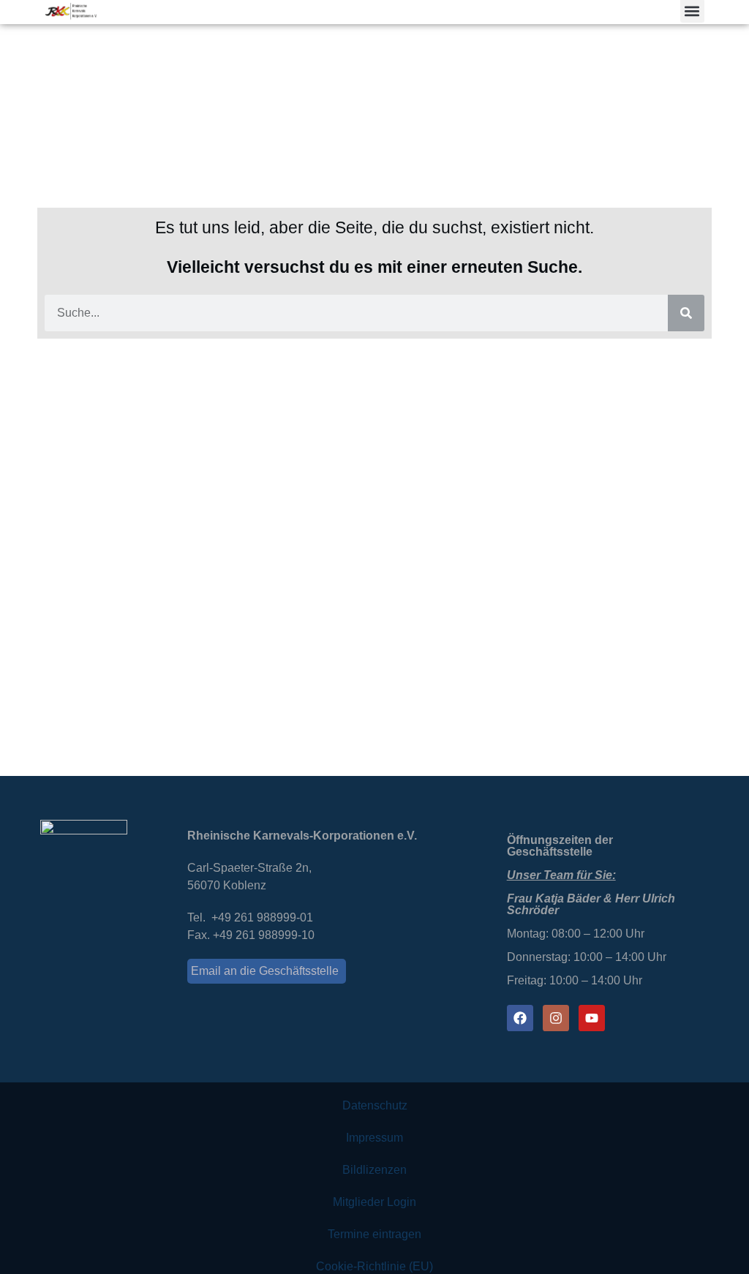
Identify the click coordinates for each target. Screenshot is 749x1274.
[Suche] (686, 313)
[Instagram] (556, 1018)
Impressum (374, 1137)
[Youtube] (592, 1018)
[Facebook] (520, 1018)
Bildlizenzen (374, 1170)
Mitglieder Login (374, 1202)
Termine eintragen (374, 1234)
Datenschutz (374, 1105)
